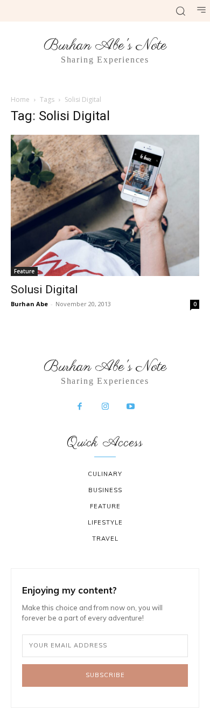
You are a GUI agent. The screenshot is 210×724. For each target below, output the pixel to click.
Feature (24, 271)
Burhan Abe (29, 304)
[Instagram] (105, 407)
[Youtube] (131, 407)
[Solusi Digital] (105, 206)
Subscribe (105, 675)
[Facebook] (79, 407)
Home (20, 99)
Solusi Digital (44, 289)
